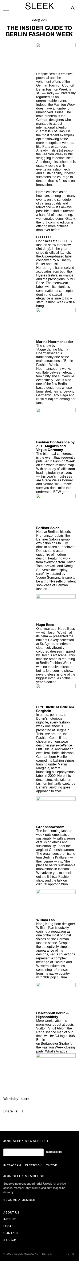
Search (9, 1239)
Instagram (12, 1165)
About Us (11, 1212)
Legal (8, 1226)
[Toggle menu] (6, 10)
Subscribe (54, 1152)
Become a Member (19, 1200)
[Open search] (73, 8)
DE (74, 1254)
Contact (11, 1233)
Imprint (9, 1219)
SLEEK (39, 6)
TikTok (51, 1165)
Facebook (33, 1165)
